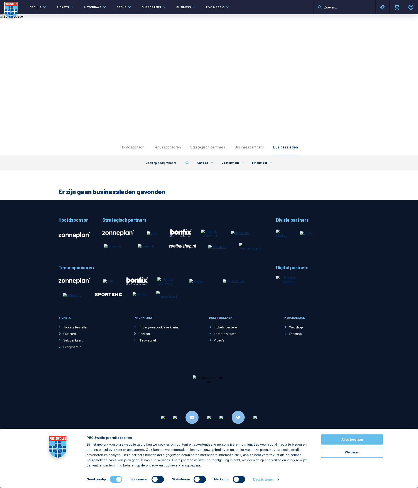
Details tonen (263, 479)
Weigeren (352, 452)
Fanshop (295, 333)
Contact (144, 333)
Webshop (296, 327)
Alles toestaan (352, 439)
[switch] (158, 479)
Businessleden (285, 147)
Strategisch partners (207, 147)
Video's (219, 340)
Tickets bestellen (75, 327)
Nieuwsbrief (147, 340)
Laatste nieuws (225, 333)
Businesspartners (249, 147)
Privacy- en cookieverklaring (159, 327)
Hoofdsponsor (132, 147)
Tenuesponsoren (167, 147)
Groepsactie (72, 347)
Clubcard (69, 333)
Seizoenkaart (73, 340)
